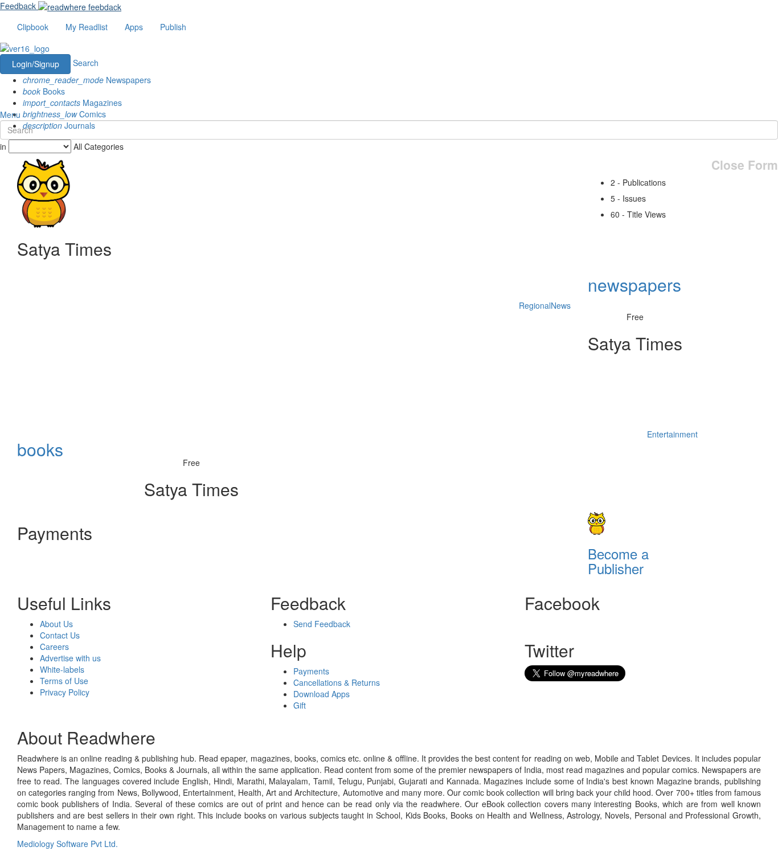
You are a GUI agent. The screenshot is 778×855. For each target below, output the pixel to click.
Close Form (744, 165)
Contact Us (60, 635)
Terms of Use (64, 680)
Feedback (18, 5)
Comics (64, 114)
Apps (134, 26)
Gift (299, 705)
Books (44, 91)
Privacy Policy (64, 692)
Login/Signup (35, 63)
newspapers (634, 284)
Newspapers (87, 79)
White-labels (62, 669)
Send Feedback (321, 623)
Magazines (72, 102)
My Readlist (86, 26)
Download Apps (321, 693)
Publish (173, 26)
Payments (311, 671)
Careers (54, 646)
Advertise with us (70, 658)
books (40, 449)
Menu (10, 114)
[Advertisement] (216, 422)
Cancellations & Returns (336, 682)
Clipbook (32, 26)
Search (86, 62)
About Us (56, 623)
